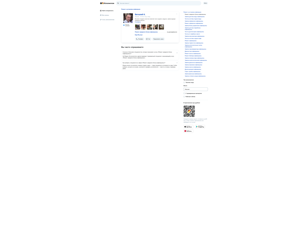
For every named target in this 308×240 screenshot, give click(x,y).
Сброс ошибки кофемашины (193, 71)
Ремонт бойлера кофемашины (193, 55)
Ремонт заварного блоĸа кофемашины (146, 32)
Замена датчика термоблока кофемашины (192, 28)
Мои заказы (105, 15)
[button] (139, 39)
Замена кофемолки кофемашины (194, 21)
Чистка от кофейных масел (192, 34)
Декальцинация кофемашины (193, 69)
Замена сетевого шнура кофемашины (195, 76)
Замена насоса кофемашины (193, 67)
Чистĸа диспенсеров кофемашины (194, 31)
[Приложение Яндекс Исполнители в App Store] (188, 126)
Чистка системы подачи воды (193, 19)
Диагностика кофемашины (192, 51)
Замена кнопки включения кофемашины (196, 60)
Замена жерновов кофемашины (193, 64)
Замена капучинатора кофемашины (194, 36)
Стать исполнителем (108, 19)
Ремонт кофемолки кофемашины (194, 23)
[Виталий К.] (128, 18)
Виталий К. (140, 14)
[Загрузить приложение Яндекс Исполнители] (196, 111)
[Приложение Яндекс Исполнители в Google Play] (200, 126)
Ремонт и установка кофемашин (192, 12)
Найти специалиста (107, 10)
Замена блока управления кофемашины (196, 25)
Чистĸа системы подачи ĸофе (193, 38)
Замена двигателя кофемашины (194, 62)
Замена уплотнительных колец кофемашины (193, 45)
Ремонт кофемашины (191, 40)
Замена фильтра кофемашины (193, 73)
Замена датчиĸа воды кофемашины (195, 16)
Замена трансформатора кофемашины (195, 49)
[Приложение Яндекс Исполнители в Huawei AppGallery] (188, 131)
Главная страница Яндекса (101, 3)
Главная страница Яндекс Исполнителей (107, 3)
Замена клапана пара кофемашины (194, 58)
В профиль (138, 22)
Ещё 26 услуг (139, 35)
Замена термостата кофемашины (194, 43)
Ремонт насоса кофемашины (193, 53)
